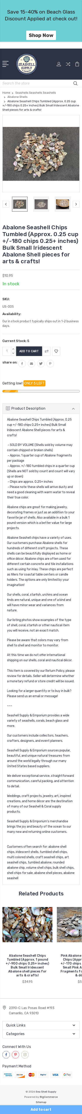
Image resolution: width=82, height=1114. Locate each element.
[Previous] (6, 204)
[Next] (76, 204)
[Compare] (68, 65)
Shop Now (41, 35)
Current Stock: (15, 341)
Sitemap (41, 1102)
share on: (9, 362)
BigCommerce (49, 1096)
